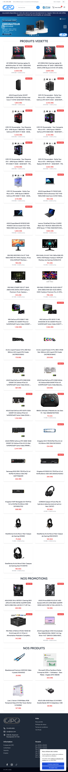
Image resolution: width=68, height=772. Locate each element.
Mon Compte (57, 1)
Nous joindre (39, 722)
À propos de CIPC (8, 745)
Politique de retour (40, 724)
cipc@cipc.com (11, 731)
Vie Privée (38, 730)
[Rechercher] (38, 7)
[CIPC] (8, 7)
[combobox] (28, 7)
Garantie (6, 750)
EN (63, 1)
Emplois (5, 753)
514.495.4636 (7, 1)
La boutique (6, 748)
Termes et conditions (41, 727)
